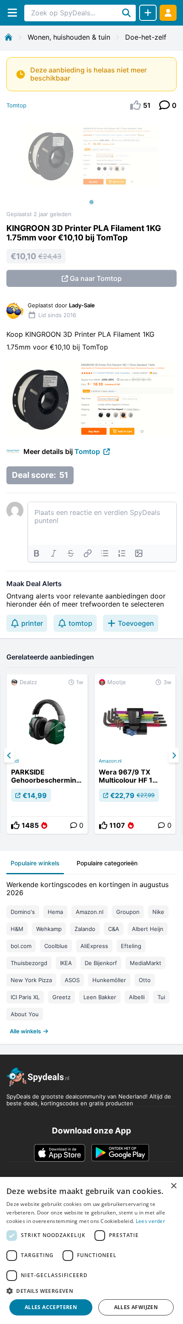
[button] (91, 1291)
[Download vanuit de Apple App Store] (59, 1152)
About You (25, 1014)
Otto (145, 980)
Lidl (15, 761)
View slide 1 (91, 202)
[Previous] (9, 755)
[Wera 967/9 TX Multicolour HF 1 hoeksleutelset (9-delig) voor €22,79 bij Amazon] (134, 754)
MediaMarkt (145, 963)
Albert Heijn (147, 928)
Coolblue (56, 945)
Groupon (128, 911)
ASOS (72, 980)
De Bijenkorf (101, 963)
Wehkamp (49, 928)
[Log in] (168, 12)
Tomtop (16, 105)
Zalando (84, 928)
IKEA (66, 963)
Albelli (137, 997)
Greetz (61, 997)
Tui (161, 997)
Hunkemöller (109, 980)
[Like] (15, 825)
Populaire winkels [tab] (35, 863)
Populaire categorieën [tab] (107, 863)
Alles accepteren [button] (51, 1307)
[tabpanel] (91, 956)
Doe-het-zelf (145, 37)
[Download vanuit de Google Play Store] (120, 1152)
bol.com (21, 945)
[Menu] (12, 12)
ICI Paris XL (25, 997)
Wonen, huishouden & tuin (69, 37)
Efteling (131, 945)
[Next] (174, 755)
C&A (113, 928)
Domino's (23, 911)
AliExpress (94, 945)
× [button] (173, 1186)
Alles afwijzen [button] (136, 1307)
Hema (55, 911)
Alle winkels (25, 1031)
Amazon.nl (110, 761)
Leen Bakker (99, 997)
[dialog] (91, 1250)
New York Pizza (31, 980)
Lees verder (150, 1221)
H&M (17, 928)
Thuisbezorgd (29, 963)
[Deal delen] (148, 13)
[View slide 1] (91, 164)
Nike (158, 911)
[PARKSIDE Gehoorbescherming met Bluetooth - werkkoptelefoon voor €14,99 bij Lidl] (47, 754)
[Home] (8, 37)
